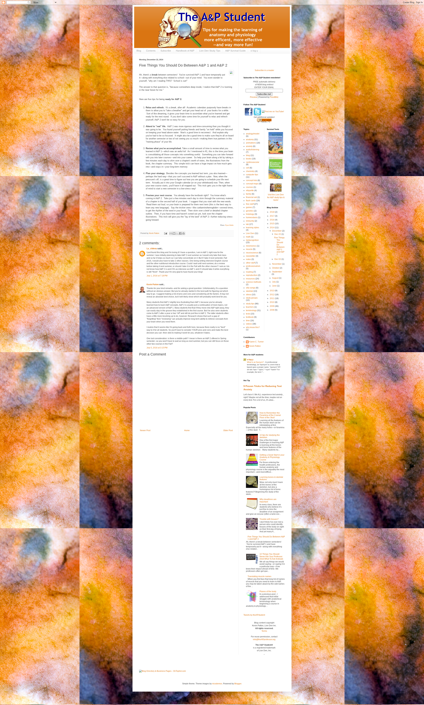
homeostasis (251, 217)
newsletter (250, 256)
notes (248, 259)
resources (250, 279)
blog (248, 155)
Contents (151, 50)
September (277, 272)
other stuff (250, 263)
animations (251, 143)
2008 (272, 310)
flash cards (251, 200)
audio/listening (252, 149)
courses (249, 187)
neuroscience (252, 253)
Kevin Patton (153, 284)
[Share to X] (177, 233)
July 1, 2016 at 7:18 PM (157, 276)
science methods (253, 282)
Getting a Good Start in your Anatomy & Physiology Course (272, 457)
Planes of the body (268, 591)
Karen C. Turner (256, 342)
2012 (272, 294)
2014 (272, 227)
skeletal (249, 291)
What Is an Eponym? (255, 362)
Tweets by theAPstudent (254, 615)
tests (248, 314)
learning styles (252, 227)
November (277, 264)
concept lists (251, 180)
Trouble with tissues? (269, 519)
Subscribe (165, 50)
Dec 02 (277, 259)
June (274, 286)
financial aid (251, 197)
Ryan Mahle (229, 225)
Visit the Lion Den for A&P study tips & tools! (276, 197)
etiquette (250, 190)
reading (249, 272)
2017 (272, 216)
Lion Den (250, 233)
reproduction (251, 275)
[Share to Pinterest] (183, 233)
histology (250, 214)
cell (247, 168)
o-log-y (254, 50)
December (277, 231)
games (249, 207)
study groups (252, 298)
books (248, 159)
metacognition (252, 240)
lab (247, 224)
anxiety (249, 146)
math (248, 237)
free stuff (250, 204)
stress (248, 294)
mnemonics (251, 246)
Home (187, 430)
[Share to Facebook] (180, 233)
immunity (250, 221)
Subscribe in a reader (264, 70)
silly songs (250, 288)
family (248, 194)
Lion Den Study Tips (209, 50)
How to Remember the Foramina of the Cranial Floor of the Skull (270, 415)
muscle (249, 249)
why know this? (253, 327)
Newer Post (145, 430)
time (248, 320)
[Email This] (171, 233)
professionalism (253, 266)
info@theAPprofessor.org (264, 639)
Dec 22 (277, 234)
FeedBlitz (274, 97)
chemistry (250, 171)
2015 (272, 223)
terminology (251, 310)
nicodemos (217, 683)
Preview (253, 97)
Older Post (228, 430)
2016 (272, 220)
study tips (250, 304)
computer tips (252, 174)
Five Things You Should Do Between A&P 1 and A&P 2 (279, 246)
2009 (272, 306)
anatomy (250, 139)
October (276, 268)
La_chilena (152, 248)
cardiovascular (252, 162)
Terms (264, 631)
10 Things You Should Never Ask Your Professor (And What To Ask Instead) (271, 556)
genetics (250, 211)
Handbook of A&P (185, 50)
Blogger (237, 683)
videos (249, 324)
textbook (250, 317)
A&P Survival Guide (235, 50)
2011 (272, 298)
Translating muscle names (259, 576)
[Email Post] (165, 233)
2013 (272, 290)
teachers (250, 307)
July (274, 282)
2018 (272, 212)
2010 (272, 302)
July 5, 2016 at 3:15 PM (157, 348)
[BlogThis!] (174, 233)
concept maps (252, 184)
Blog (138, 50)
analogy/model (252, 134)
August (275, 278)
